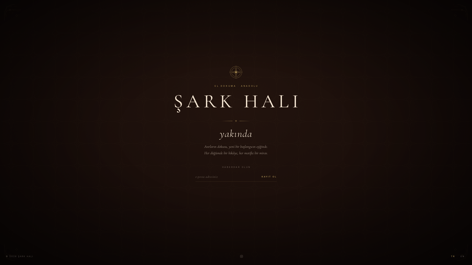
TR (453, 256)
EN (463, 256)
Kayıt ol (269, 176)
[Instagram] (241, 256)
